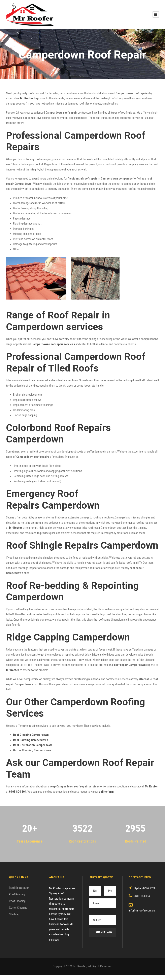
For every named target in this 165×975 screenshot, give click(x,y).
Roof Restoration (19, 888)
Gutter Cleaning (18, 907)
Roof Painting (17, 894)
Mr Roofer (151, 786)
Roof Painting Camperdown (30, 740)
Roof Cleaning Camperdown (31, 735)
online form (106, 791)
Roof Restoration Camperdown (33, 745)
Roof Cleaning (17, 901)
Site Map (14, 914)
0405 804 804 (17, 791)
